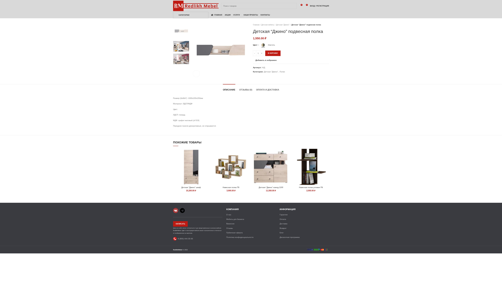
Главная (256, 25)
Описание (229, 90)
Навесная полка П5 (231, 187)
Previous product (322, 25)
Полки (282, 72)
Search (293, 6)
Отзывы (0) (245, 90)
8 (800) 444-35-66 (185, 238)
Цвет (255, 45)
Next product (327, 25)
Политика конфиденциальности (239, 237)
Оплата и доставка (267, 90)
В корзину (273, 53)
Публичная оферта (234, 233)
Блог (282, 233)
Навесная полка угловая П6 (311, 187)
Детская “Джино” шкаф (191, 187)
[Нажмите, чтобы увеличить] (196, 73)
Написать (180, 224)
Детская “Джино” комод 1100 (271, 187)
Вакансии (230, 224)
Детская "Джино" (282, 25)
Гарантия (284, 215)
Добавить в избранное (266, 60)
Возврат (283, 228)
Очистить (271, 45)
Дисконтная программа (290, 237)
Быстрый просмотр (207, 153)
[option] (181, 31)
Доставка (283, 224)
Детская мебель (267, 25)
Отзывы (229, 228)
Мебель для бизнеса (235, 219)
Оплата (283, 219)
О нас (228, 215)
